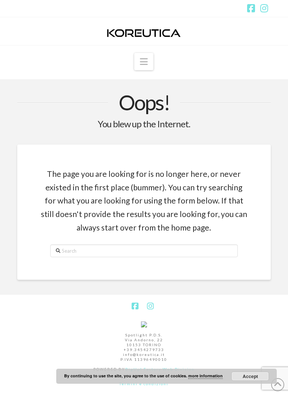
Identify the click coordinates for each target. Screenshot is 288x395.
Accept (250, 376)
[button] (143, 61)
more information (205, 375)
